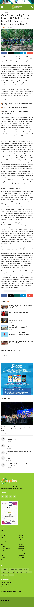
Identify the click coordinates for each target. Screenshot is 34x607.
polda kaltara (11, 572)
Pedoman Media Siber (6, 589)
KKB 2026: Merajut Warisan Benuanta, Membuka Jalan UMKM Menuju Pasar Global (13, 429)
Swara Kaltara (21, 551)
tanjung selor (5, 575)
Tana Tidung (21, 557)
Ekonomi (3, 544)
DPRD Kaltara (4, 542)
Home (2, 12)
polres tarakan (19, 572)
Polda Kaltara (21, 537)
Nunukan (3, 559)
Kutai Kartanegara (5, 553)
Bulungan (3, 537)
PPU (19, 542)
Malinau (3, 555)
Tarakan (20, 559)
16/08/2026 (11, 329)
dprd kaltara (4, 569)
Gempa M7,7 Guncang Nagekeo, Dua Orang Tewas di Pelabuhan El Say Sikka (21, 342)
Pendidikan (20, 535)
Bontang (3, 535)
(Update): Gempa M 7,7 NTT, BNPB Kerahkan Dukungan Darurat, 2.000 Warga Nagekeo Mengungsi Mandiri (19, 334)
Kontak (3, 586)
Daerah (3, 539)
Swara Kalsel (21, 548)
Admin (3, 27)
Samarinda (20, 544)
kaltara (20, 569)
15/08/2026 (11, 338)
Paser (19, 533)
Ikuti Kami (4, 356)
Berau (2, 533)
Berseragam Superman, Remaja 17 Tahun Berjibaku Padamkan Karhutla (18, 313)
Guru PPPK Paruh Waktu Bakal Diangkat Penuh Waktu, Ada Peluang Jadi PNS (20, 319)
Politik (19, 539)
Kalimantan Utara (13, 569)
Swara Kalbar (21, 546)
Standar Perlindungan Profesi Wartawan (11, 591)
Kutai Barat (3, 551)
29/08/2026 (11, 308)
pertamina (7, 290)
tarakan (11, 575)
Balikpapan (4, 531)
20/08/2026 (11, 315)
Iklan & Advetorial (5, 584)
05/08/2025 (10, 27)
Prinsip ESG (13, 290)
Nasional (6, 12)
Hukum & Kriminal (5, 548)
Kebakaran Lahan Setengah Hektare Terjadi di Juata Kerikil (18, 451)
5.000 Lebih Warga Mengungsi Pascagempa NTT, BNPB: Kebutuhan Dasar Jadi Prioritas (20, 326)
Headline (3, 546)
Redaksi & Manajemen (6, 582)
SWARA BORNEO (22, 290)
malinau (26, 569)
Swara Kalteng (21, 553)
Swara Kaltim (21, 555)
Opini (2, 562)
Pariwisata (20, 531)
